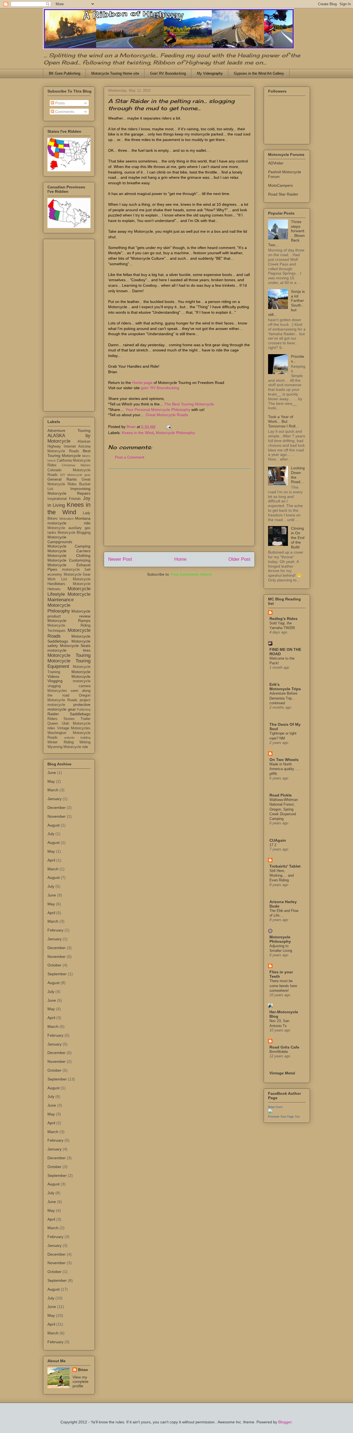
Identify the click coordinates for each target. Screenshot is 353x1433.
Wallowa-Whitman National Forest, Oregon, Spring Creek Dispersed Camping (283, 809)
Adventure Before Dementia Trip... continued (283, 698)
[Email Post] (168, 426)
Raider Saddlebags (68, 714)
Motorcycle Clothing (68, 555)
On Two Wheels (284, 759)
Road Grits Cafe (284, 1047)
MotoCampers (280, 185)
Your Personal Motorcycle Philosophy (157, 409)
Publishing (83, 709)
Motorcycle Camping (68, 546)
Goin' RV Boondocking (168, 73)
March (52, 790)
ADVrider (276, 163)
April (51, 860)
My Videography (210, 73)
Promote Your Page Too (284, 1116)
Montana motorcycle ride (68, 520)
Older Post (239, 559)
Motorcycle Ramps (68, 620)
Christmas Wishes (76, 465)
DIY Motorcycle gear (75, 474)
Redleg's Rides (283, 618)
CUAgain (277, 840)
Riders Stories (61, 719)
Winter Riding (60, 742)
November (56, 816)
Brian (83, 1369)
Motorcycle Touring (68, 655)
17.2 (272, 845)
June (51, 772)
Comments (64, 111)
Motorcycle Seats (75, 645)
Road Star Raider (283, 194)
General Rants (62, 479)
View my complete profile (81, 1381)
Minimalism (66, 518)
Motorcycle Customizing (68, 560)
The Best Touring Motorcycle (189, 404)
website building (77, 737)
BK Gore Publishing (64, 73)
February (55, 930)
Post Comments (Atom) (191, 574)
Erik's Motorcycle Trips (285, 686)
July (50, 833)
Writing (84, 742)
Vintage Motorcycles (74, 728)
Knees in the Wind (138, 432)
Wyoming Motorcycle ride (67, 747)
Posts (59, 103)
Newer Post (120, 559)
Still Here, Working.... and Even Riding (281, 875)
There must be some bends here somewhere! (283, 986)
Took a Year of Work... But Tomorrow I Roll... (283, 421)
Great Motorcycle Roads (167, 415)
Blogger (285, 1422)
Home (180, 559)
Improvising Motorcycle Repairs (68, 490)
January (54, 799)
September (57, 974)
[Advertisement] (179, 507)
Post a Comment (129, 457)
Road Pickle (280, 795)
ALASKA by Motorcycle (68, 438)
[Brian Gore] (270, 1112)
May (51, 781)
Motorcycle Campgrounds (59, 539)
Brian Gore (275, 1107)
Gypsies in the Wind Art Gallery (259, 73)
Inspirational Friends (64, 499)
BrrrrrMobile (278, 1052)
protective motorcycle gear (68, 706)
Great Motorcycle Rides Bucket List (68, 484)
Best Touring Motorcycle (68, 453)
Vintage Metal (282, 1073)
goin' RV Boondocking (160, 388)
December (56, 807)
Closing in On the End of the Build (297, 537)
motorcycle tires (68, 650)
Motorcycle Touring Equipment (68, 663)
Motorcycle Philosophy (175, 432)
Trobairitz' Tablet (285, 866)
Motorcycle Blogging (74, 533)
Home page (142, 382)
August (53, 825)
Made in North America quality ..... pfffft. (285, 769)
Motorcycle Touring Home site (115, 73)
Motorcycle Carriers (68, 551)
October (54, 965)
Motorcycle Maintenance (68, 597)
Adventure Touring (68, 430)
